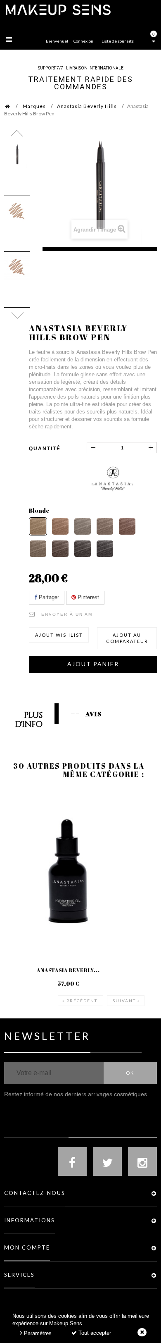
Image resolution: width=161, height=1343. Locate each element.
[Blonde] (38, 526)
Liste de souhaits (118, 40)
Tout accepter (94, 1333)
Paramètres (37, 1333)
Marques (34, 106)
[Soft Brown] (105, 526)
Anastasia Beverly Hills (87, 106)
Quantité (45, 449)
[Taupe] (82, 526)
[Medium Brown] (38, 548)
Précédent (81, 1000)
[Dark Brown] (60, 548)
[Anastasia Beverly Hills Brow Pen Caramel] (17, 267)
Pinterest (87, 597)
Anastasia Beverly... (68, 970)
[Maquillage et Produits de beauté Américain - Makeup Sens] (57, 9)
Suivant (124, 1000)
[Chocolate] (127, 526)
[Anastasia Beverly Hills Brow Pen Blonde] (17, 211)
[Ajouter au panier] (20, 822)
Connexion (83, 40)
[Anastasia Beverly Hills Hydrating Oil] (68, 871)
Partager (48, 597)
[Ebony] (82, 548)
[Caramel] (60, 526)
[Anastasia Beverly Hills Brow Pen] (17, 155)
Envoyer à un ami (68, 614)
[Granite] (105, 548)
